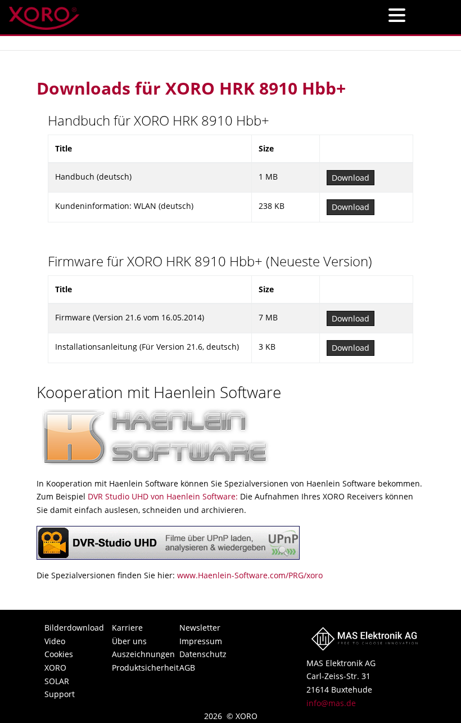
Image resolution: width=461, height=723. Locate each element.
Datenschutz (200, 654)
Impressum (200, 641)
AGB (187, 667)
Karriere (127, 627)
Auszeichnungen (133, 654)
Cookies (58, 654)
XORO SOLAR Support (59, 680)
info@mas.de (331, 703)
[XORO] (44, 15)
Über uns (129, 641)
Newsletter (199, 627)
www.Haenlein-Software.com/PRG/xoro (250, 575)
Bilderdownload (65, 627)
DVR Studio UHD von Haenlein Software (162, 496)
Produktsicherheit (133, 667)
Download (350, 177)
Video (54, 641)
